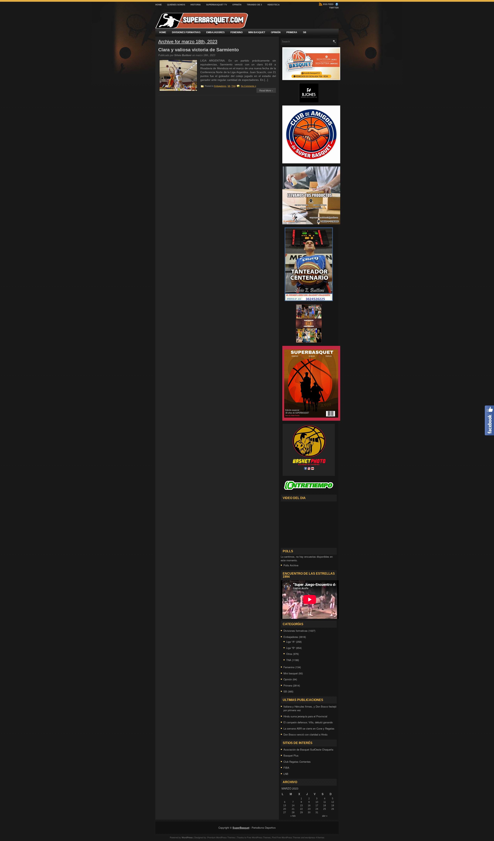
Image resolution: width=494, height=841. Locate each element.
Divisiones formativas (186, 32)
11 (324, 802)
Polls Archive (290, 565)
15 (301, 805)
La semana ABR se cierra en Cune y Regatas (308, 728)
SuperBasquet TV (216, 4)
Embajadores (215, 32)
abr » (324, 816)
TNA (233, 86)
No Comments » (248, 86)
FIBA (286, 767)
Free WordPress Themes (259, 837)
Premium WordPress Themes (221, 837)
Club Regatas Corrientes (297, 761)
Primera (291, 32)
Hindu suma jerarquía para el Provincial (305, 716)
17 (317, 805)
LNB (285, 774)
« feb (293, 816)
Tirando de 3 (254, 4)
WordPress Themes (291, 837)
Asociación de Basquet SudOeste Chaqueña (308, 749)
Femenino (236, 32)
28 (293, 812)
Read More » (266, 90)
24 (317, 809)
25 (324, 809)
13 (284, 805)
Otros (289, 654)
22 (301, 809)
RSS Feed (327, 4)
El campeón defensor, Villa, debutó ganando (308, 722)
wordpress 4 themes (314, 837)
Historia (195, 4)
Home (158, 4)
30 (309, 812)
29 (301, 812)
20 (284, 809)
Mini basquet (256, 32)
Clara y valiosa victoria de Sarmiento (198, 49)
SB (304, 32)
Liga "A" (290, 641)
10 (317, 802)
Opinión (236, 4)
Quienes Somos (176, 4)
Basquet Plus (291, 755)
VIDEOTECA (273, 4)
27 (284, 812)
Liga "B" (290, 648)
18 (324, 805)
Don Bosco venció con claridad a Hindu (305, 734)
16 (309, 805)
